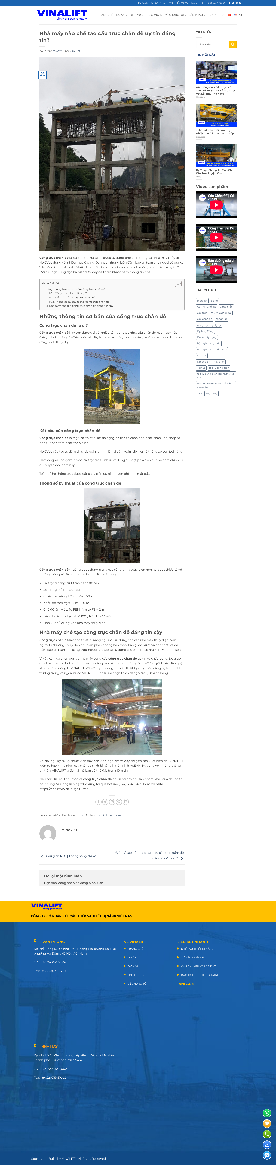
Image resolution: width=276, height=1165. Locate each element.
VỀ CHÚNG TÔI (174, 15)
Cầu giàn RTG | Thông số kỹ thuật (70, 856)
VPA (199, 393)
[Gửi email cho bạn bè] (112, 802)
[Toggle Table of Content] (176, 284)
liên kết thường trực (110, 815)
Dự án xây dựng (207, 337)
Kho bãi (202, 355)
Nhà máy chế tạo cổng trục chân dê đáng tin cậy (81, 306)
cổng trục (221, 318)
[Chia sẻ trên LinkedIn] (126, 802)
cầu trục (202, 312)
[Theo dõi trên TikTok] (233, 3)
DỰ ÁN (120, 15)
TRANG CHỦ (106, 15)
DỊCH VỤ (135, 15)
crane (214, 300)
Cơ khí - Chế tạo (206, 306)
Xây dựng (211, 393)
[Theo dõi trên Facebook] (229, 3)
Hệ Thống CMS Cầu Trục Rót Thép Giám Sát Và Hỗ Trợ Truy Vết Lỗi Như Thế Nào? (215, 90)
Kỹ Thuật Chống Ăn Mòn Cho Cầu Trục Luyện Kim (214, 172)
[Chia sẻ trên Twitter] (105, 802)
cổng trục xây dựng (209, 325)
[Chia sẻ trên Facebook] (98, 802)
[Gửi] (233, 44)
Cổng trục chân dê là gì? (71, 293)
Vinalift (75, 51)
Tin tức (79, 815)
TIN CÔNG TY (154, 15)
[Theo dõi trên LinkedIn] (237, 3)
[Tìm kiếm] (240, 15)
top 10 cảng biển (219, 367)
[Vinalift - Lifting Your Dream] (65, 15)
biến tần (202, 300)
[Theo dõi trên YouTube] (240, 3)
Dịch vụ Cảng (205, 331)
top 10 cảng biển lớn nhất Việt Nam (215, 375)
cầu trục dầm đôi (221, 312)
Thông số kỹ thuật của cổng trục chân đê (82, 301)
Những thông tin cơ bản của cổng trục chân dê (75, 289)
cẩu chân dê (204, 318)
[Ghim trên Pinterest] (119, 802)
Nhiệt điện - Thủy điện (211, 361)
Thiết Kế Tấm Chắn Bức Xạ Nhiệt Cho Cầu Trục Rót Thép (215, 132)
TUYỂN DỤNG (216, 15)
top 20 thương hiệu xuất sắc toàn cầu (214, 385)
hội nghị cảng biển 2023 (212, 349)
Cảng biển (226, 306)
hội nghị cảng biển (208, 343)
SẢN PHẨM (196, 15)
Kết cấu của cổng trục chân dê (75, 297)
